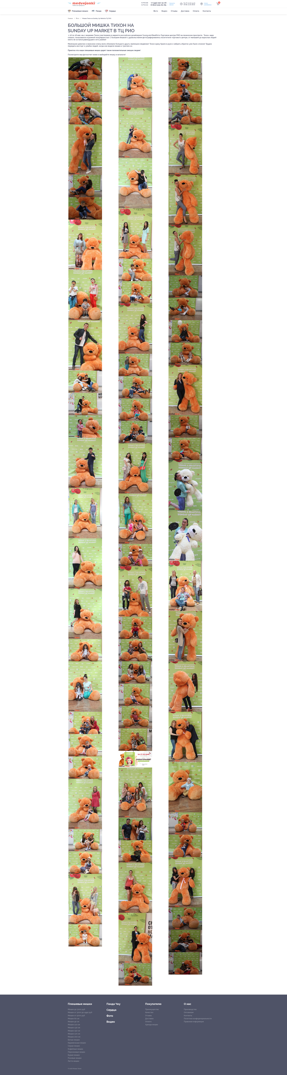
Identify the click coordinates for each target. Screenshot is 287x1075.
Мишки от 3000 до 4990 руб (80, 1012)
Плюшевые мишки (80, 1004)
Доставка (149, 1019)
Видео (111, 1021)
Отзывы (148, 1015)
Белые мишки (74, 1040)
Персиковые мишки (76, 1052)
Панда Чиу (113, 1004)
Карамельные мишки (77, 1043)
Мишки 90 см (73, 1022)
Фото (77, 18)
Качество (149, 1012)
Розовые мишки (75, 1058)
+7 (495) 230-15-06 (158, 3)
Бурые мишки (74, 1055)
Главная (70, 18)
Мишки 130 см (74, 1028)
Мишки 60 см (73, 1019)
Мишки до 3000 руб (76, 1009)
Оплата (148, 1022)
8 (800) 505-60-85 (158, 5)
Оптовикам (189, 1012)
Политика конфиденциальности (198, 1019)
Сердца (111, 1009)
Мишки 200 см (74, 1037)
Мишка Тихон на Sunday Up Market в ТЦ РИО (96, 18)
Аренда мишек (151, 1025)
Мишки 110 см (74, 1025)
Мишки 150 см (74, 1031)
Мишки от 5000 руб (76, 1015)
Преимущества (152, 1009)
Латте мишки (73, 1061)
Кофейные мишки (75, 1049)
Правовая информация (194, 1022)
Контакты (188, 1015)
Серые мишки (74, 1046)
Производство (190, 1009)
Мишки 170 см (74, 1034)
